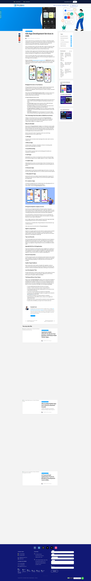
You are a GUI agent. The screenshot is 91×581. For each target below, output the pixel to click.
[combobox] (52, 558)
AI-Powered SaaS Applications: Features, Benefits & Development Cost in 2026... (48, 477)
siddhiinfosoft (21, 558)
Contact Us (73, 5)
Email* (53, 554)
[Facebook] (35, 548)
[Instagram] (47, 548)
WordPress (64, 5)
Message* (53, 560)
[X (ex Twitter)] (43, 548)
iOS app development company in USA (38, 60)
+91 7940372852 (22, 563)
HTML (68, 5)
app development (30, 294)
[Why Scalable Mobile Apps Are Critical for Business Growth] (31, 435)
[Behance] (52, 548)
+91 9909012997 (27, 1)
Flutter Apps (58, 5)
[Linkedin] (39, 548)
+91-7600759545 (17, 1)
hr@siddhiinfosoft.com (23, 566)
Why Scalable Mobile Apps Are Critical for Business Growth (48, 405)
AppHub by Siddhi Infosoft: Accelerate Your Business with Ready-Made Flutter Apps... (49, 334)
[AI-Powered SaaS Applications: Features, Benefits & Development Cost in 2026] (31, 506)
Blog (75, 1)
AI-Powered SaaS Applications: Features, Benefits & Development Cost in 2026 (68, 71)
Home (54, 5)
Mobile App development (29, 31)
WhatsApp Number (55, 557)
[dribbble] (56, 548)
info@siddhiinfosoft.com (68, 1)
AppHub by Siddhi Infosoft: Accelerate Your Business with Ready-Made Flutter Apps (68, 55)
